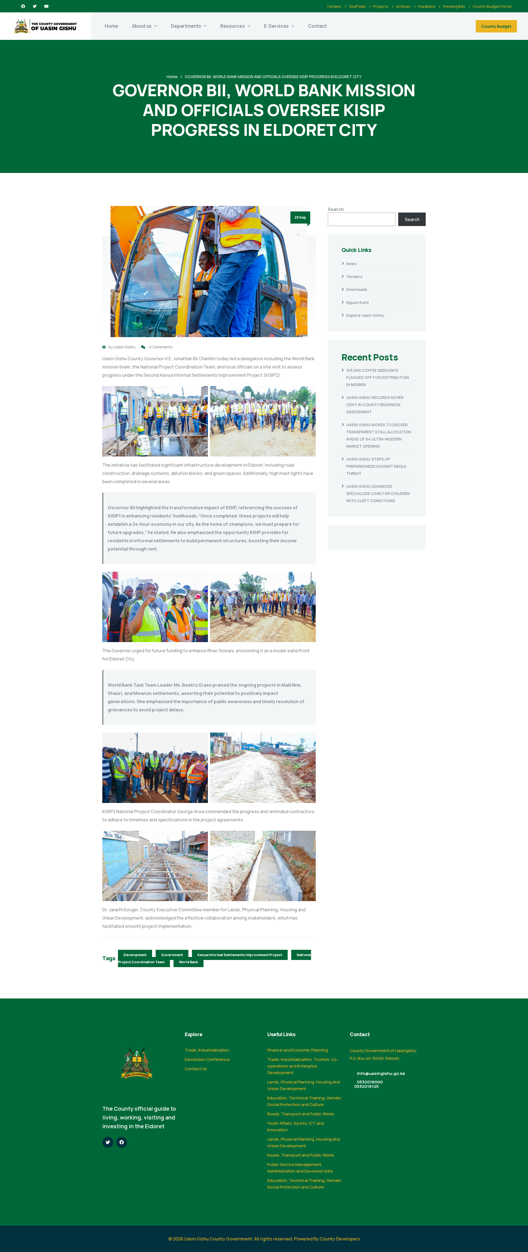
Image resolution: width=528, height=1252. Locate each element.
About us (142, 26)
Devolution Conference (207, 1059)
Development (135, 955)
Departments (186, 26)
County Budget (496, 26)
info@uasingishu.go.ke (381, 1073)
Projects (380, 6)
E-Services (276, 26)
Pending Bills (454, 6)
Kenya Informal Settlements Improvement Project (239, 955)
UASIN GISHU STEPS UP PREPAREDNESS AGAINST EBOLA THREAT (376, 466)
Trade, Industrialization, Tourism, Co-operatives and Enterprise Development (303, 1065)
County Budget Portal (492, 6)
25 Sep (300, 217)
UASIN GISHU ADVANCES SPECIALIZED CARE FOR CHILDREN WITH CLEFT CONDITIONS (378, 493)
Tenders (334, 6)
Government (172, 955)
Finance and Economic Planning (297, 1050)
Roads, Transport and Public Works (300, 1114)
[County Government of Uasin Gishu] (45, 26)
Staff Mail (357, 6)
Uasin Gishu (124, 347)
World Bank (188, 962)
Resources (232, 26)
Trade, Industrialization (207, 1050)
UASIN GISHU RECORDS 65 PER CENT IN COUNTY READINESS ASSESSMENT (374, 404)
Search (336, 209)
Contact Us (196, 1069)
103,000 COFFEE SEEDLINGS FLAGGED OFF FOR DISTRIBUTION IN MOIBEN (377, 377)
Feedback (426, 6)
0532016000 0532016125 (368, 1084)
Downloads (356, 289)
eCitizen (403, 6)
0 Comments (161, 347)
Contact (317, 26)
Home (111, 26)
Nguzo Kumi (357, 302)
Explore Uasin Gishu (365, 315)
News (351, 263)
